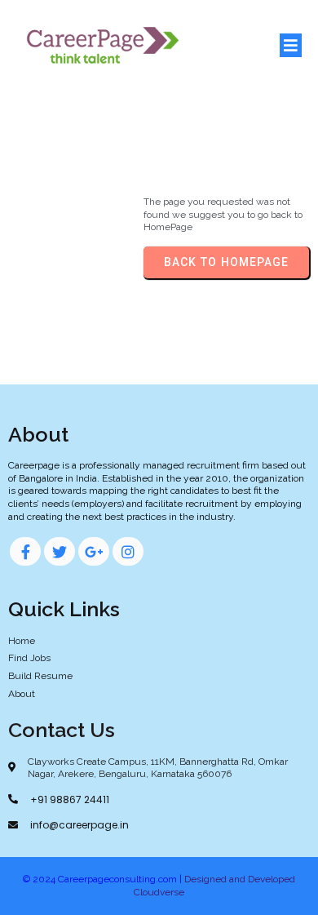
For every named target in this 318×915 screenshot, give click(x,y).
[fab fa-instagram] (128, 551)
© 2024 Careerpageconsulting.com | (103, 879)
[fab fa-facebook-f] (25, 551)
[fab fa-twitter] (59, 551)
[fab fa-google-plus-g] (93, 551)
